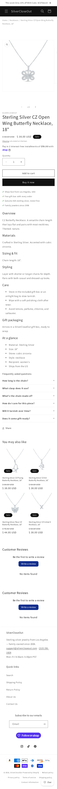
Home (4, 20)
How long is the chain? (15, 380)
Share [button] (8, 428)
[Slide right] (35, 106)
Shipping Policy (14, 682)
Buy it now (28, 182)
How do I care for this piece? (18, 403)
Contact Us (12, 703)
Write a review (28, 563)
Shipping (5, 141)
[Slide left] (21, 106)
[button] (6, 11)
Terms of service (29, 777)
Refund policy (47, 772)
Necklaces (14, 20)
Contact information (29, 782)
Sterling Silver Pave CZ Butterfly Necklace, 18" (12, 523)
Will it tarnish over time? (16, 410)
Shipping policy (45, 777)
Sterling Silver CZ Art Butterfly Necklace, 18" (39, 479)
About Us (11, 696)
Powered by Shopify (31, 772)
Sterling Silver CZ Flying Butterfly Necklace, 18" (12, 479)
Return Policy (13, 689)
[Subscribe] (44, 724)
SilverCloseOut (16, 772)
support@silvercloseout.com (21, 648)
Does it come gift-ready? (16, 418)
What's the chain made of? (17, 395)
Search (9, 675)
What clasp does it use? (15, 388)
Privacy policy (14, 777)
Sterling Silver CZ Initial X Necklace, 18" (40, 523)
